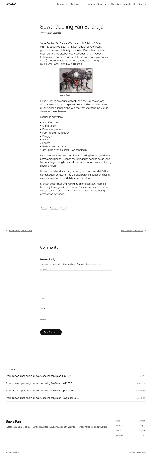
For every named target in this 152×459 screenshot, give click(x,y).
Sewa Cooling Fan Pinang (20, 230)
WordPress (142, 452)
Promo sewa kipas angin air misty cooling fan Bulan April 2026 (39, 390)
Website (43, 319)
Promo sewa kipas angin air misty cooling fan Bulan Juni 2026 (39, 376)
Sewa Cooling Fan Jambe (132, 230)
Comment (44, 269)
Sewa (63, 208)
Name (42, 298)
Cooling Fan (57, 33)
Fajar (49, 33)
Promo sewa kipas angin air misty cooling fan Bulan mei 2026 (39, 383)
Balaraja (44, 208)
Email (42, 309)
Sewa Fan (11, 4)
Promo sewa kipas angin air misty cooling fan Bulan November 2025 (42, 398)
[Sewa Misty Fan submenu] (85, 4)
